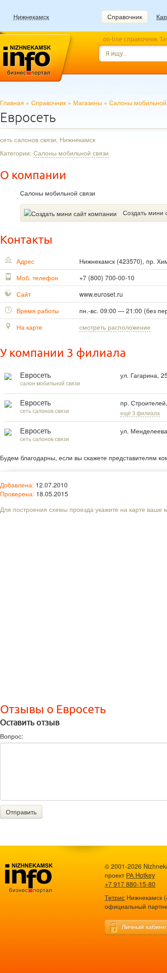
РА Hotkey (140, 875)
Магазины (87, 102)
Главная (12, 102)
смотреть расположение (115, 327)
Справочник (124, 16)
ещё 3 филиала (140, 413)
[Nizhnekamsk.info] (42, 878)
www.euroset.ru (101, 294)
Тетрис (115, 897)
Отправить (21, 811)
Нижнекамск (31, 16)
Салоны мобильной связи (71, 152)
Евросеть (35, 375)
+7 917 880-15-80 (130, 883)
